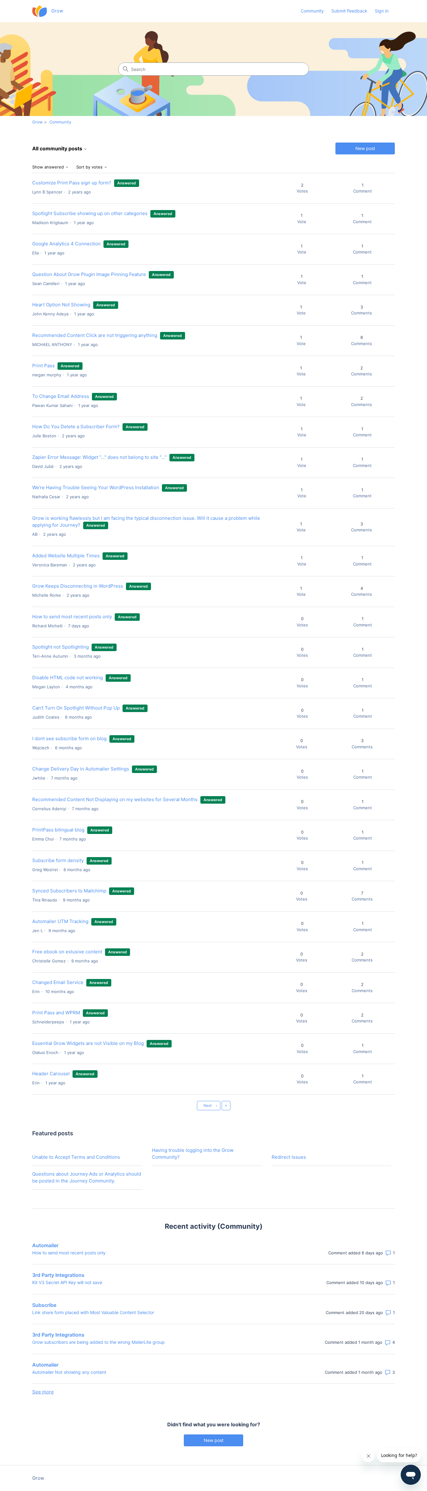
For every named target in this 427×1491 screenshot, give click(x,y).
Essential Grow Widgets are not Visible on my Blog (88, 1043)
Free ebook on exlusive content (67, 952)
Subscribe (44, 1305)
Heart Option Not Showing (61, 305)
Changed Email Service (57, 982)
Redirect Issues (289, 1157)
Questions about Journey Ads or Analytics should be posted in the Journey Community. (86, 1177)
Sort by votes (90, 167)
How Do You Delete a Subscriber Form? (76, 426)
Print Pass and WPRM (56, 1013)
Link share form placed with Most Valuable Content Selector (93, 1312)
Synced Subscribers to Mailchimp (69, 891)
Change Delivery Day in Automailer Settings (80, 769)
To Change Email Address (61, 396)
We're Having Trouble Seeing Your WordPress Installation (95, 487)
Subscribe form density (58, 860)
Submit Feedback (349, 10)
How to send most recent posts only (72, 617)
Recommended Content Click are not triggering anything (94, 335)
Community (312, 10)
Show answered (48, 167)
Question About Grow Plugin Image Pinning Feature (89, 274)
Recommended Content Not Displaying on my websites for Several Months (115, 799)
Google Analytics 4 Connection (66, 244)
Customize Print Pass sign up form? (71, 183)
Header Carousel (51, 1074)
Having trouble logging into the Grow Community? (193, 1153)
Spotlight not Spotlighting (60, 647)
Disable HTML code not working (67, 677)
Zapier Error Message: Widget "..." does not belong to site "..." (99, 457)
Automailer (45, 1245)
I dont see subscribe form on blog (69, 738)
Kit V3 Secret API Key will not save (67, 1282)
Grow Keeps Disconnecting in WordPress (77, 586)
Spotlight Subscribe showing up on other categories (90, 213)
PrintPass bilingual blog (58, 830)
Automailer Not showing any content (69, 1372)
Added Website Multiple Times (66, 556)
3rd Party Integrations (58, 1275)
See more (43, 1392)
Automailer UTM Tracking (60, 921)
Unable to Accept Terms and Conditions (76, 1157)
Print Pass (44, 366)
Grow (37, 121)
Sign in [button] (382, 10)
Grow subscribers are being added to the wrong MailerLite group (98, 1342)
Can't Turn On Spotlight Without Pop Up (76, 708)
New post (365, 148)
